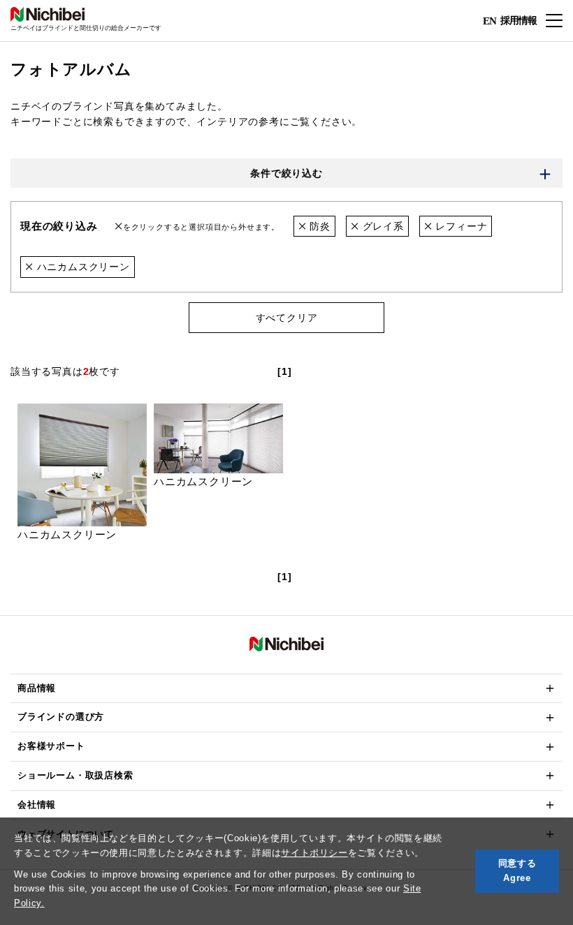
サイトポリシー (314, 853)
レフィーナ (460, 226)
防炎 (318, 226)
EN (489, 21)
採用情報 (518, 20)
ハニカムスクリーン (82, 266)
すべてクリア (287, 317)
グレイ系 (381, 226)
